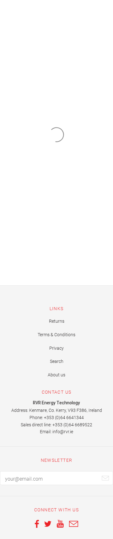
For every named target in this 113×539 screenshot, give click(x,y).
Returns (56, 321)
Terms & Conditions (56, 334)
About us (56, 374)
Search (56, 361)
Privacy (56, 348)
